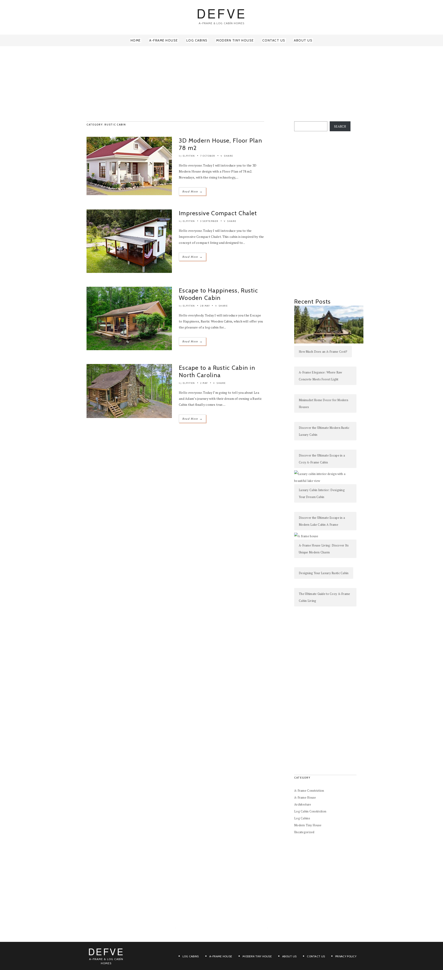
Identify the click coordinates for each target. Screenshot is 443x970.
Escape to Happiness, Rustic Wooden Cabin (218, 294)
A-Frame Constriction (309, 790)
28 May (205, 305)
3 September (209, 221)
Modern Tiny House (235, 40)
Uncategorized (304, 832)
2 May (204, 383)
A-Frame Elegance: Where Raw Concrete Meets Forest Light (320, 375)
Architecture (302, 804)
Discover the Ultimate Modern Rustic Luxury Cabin (324, 431)
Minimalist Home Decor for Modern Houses (323, 403)
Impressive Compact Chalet (218, 213)
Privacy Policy (345, 956)
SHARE (228, 155)
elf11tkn (189, 155)
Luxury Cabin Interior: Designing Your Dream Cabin (322, 493)
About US (289, 956)
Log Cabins (197, 40)
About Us (303, 40)
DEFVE (221, 13)
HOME (136, 40)
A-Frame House (163, 40)
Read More (192, 191)
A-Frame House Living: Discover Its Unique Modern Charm (324, 548)
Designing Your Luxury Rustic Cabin (324, 573)
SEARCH (340, 126)
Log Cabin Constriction (310, 811)
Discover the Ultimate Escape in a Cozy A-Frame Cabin (322, 458)
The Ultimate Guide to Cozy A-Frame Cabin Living (324, 597)
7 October (207, 155)
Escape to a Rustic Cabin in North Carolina (217, 371)
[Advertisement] (221, 83)
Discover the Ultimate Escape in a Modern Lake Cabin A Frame (322, 521)
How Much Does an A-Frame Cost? (323, 351)
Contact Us (273, 40)
